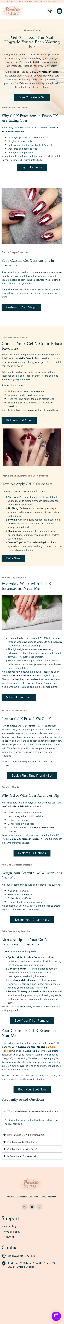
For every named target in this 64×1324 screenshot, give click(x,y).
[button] (60, 11)
